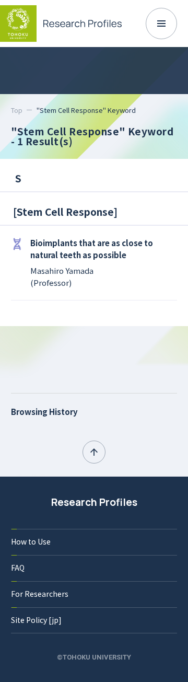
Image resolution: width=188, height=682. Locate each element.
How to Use (31, 541)
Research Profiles (94, 502)
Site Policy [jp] (36, 620)
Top (16, 110)
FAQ (18, 567)
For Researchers (39, 593)
